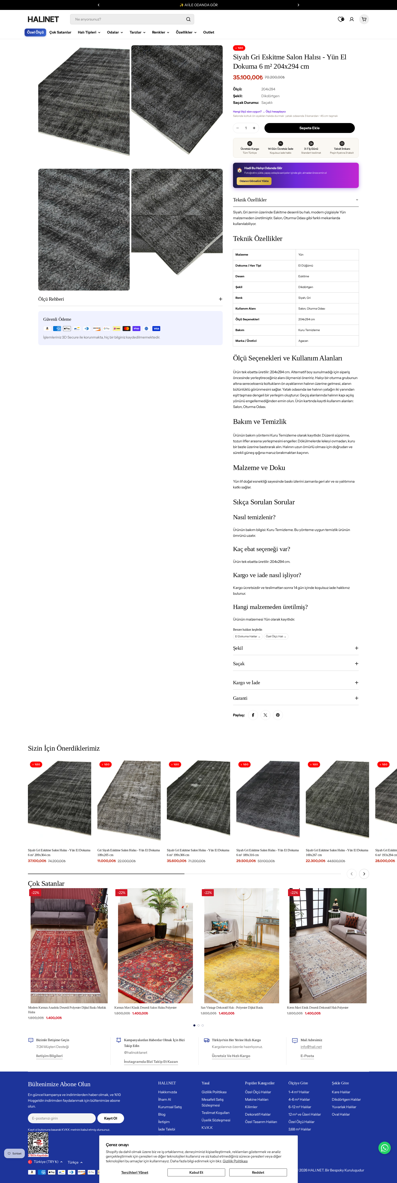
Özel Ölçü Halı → (276, 636)
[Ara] (188, 19)
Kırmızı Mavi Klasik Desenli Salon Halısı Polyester (59, 1007)
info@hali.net (311, 1047)
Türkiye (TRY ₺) (46, 1162)
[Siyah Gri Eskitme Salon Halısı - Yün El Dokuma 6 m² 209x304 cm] (59, 802)
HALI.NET (316, 1170)
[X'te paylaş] (265, 715)
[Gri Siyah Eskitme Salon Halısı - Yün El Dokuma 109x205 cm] (129, 802)
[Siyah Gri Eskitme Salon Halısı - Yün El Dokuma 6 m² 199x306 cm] (198, 802)
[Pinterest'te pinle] (278, 715)
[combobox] (132, 19)
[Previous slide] (352, 874)
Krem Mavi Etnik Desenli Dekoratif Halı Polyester (231, 1007)
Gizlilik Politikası (235, 1161)
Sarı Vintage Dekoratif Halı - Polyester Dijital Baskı (145, 1007)
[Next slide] (364, 874)
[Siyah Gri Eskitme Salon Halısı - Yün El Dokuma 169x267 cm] (337, 802)
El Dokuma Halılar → (248, 636)
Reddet (258, 1172)
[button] (98, 4)
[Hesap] (351, 19)
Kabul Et (196, 1172)
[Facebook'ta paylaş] (253, 715)
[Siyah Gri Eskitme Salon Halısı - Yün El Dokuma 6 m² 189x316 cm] (268, 802)
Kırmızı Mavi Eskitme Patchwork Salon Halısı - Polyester (322, 1007)
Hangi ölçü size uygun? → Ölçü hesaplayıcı (259, 111)
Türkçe (73, 1162)
